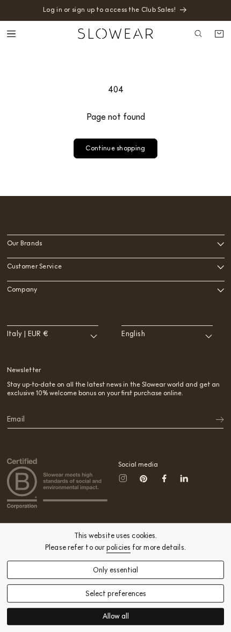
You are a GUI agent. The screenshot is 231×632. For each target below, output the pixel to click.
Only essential (115, 570)
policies (118, 547)
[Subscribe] (213, 419)
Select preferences (115, 594)
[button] (12, 34)
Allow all (116, 617)
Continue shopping (115, 148)
